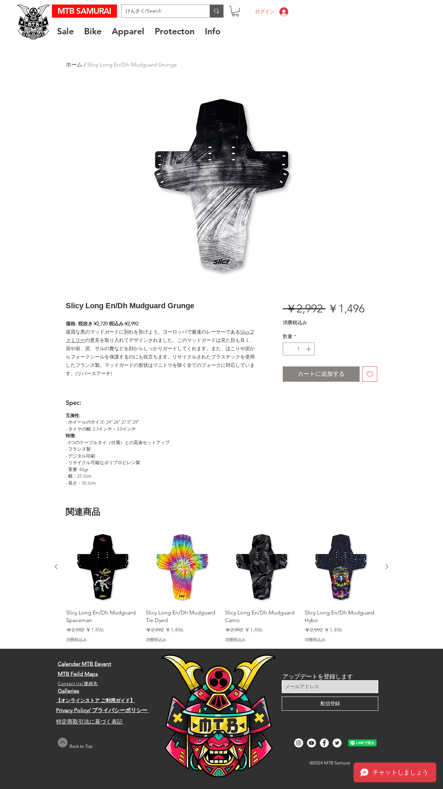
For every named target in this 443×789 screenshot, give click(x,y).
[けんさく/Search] (216, 11)
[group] (221, 586)
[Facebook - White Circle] (324, 742)
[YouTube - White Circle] (311, 742)
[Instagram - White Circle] (298, 742)
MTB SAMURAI (85, 11)
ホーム (74, 64)
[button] (235, 11)
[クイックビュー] (102, 567)
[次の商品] (387, 566)
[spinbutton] (298, 349)
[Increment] (309, 349)
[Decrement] (288, 349)
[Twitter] (337, 742)
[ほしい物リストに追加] (370, 374)
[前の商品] (56, 566)
